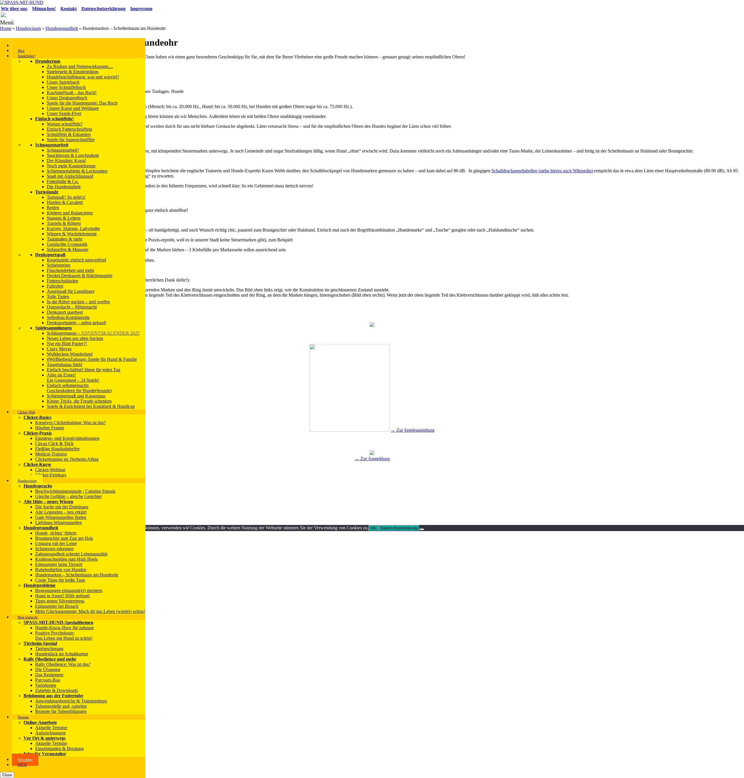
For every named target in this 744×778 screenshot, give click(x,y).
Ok (373, 528)
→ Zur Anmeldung (372, 458)
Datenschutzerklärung (398, 528)
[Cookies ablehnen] (421, 529)
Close (7, 775)
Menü (7, 22)
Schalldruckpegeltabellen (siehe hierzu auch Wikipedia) (542, 170)
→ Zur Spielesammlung (412, 430)
